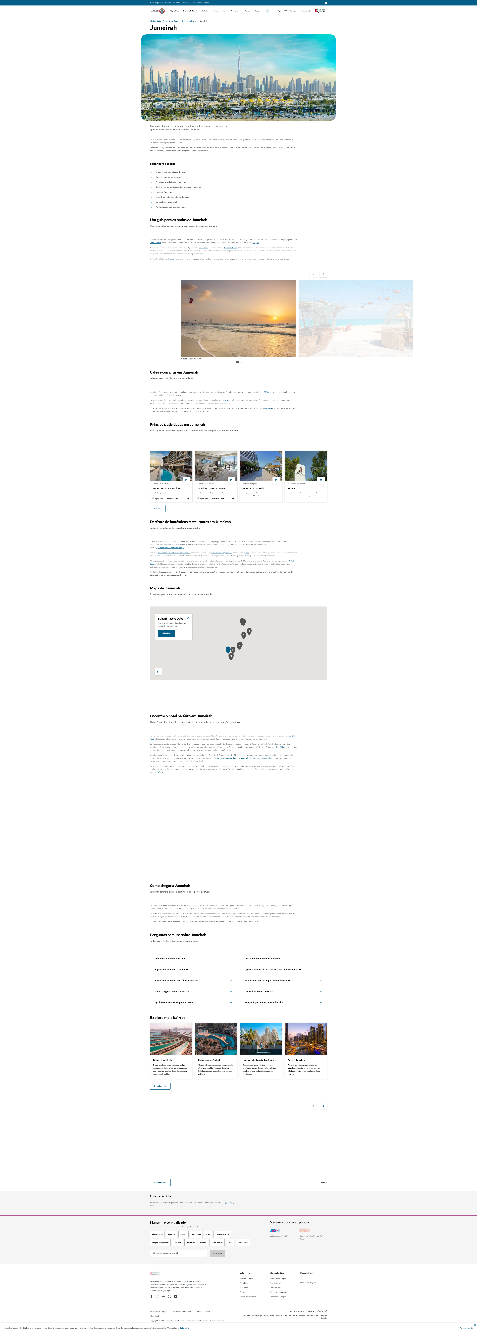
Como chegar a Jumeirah (166, 202)
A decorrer (235, 10)
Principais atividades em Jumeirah (171, 182)
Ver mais (157, 508)
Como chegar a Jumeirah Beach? (172, 991)
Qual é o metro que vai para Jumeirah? (175, 1002)
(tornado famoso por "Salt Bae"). (170, 547)
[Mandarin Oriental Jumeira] (216, 466)
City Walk (280, 747)
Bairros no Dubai (189, 20)
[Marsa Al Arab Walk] (261, 466)
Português (293, 10)
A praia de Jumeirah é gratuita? (171, 969)
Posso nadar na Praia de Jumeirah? (263, 958)
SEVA (266, 392)
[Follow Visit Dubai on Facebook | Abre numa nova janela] (151, 1296)
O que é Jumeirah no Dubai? (259, 991)
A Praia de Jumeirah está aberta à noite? (176, 980)
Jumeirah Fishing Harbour (221, 552)
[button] (466, 1328)
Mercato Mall (267, 408)
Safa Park (161, 772)
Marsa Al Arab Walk (253, 488)
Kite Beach (203, 247)
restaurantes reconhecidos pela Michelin (174, 552)
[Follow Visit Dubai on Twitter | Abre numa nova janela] (169, 1296)
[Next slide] (313, 273)
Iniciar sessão (306, 10)
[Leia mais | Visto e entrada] (171, 1133)
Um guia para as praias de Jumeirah (171, 172)
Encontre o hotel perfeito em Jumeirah (173, 197)
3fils (247, 552)
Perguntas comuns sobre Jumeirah (171, 207)
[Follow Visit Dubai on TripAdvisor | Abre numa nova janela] (163, 1296)
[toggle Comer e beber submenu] (226, 10)
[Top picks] (285, 10)
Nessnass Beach (230, 247)
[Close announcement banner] (326, 2)
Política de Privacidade (295, 1315)
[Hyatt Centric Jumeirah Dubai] (171, 466)
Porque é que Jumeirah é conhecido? (264, 1002)
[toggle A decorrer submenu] (240, 10)
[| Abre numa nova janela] (157, 1296)
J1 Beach (171, 258)
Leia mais (157, 1171)
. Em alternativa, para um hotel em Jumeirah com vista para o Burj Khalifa (242, 758)
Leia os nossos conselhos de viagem (195, 2)
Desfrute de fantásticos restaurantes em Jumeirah (178, 187)
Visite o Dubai (155, 20)
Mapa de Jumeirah (164, 192)
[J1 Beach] (306, 466)
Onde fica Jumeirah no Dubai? (171, 958)
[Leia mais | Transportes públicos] (216, 1133)
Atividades (204, 10)
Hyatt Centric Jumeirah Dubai (168, 488)
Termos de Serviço (317, 1315)
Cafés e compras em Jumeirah (169, 177)
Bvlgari (256, 242)
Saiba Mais (166, 633)
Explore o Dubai (188, 10)
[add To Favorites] (186, 480)
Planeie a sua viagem (252, 10)
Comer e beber (219, 10)
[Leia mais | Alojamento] (261, 1133)
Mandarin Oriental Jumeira (212, 488)
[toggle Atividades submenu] (209, 10)
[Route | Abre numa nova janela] (158, 671)
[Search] (279, 10)
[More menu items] (267, 11)
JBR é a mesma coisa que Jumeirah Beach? (267, 980)
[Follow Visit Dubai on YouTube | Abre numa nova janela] (175, 1296)
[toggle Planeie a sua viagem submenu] (261, 10)
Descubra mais (160, 1086)
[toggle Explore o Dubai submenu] (196, 10)
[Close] (187, 618)
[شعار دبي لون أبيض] (155, 1274)
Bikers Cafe (229, 400)
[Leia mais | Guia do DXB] (306, 1133)
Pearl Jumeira (155, 242)
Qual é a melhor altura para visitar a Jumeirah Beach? (273, 969)
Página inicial (174, 10)
